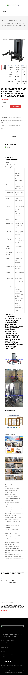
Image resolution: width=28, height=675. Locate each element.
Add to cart (15, 106)
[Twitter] (9, 128)
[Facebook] (6, 128)
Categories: (4, 117)
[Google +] (13, 128)
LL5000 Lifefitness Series (16, 21)
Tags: (2, 120)
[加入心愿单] (3, 109)
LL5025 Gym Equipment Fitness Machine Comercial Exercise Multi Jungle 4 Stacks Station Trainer (12, 607)
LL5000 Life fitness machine (12, 125)
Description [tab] (14, 137)
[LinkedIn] (11, 128)
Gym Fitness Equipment (10, 120)
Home (4, 21)
